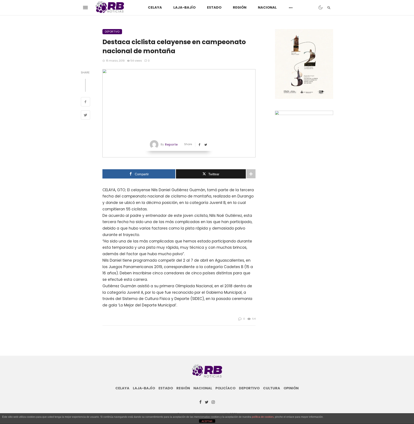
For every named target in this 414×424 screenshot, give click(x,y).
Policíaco (225, 388)
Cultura (271, 388)
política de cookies (263, 416)
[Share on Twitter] (85, 115)
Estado (214, 7)
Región (239, 7)
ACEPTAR (207, 421)
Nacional (267, 7)
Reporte (171, 144)
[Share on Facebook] (85, 102)
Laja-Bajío (184, 7)
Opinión (291, 388)
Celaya (155, 7)
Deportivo (112, 31)
